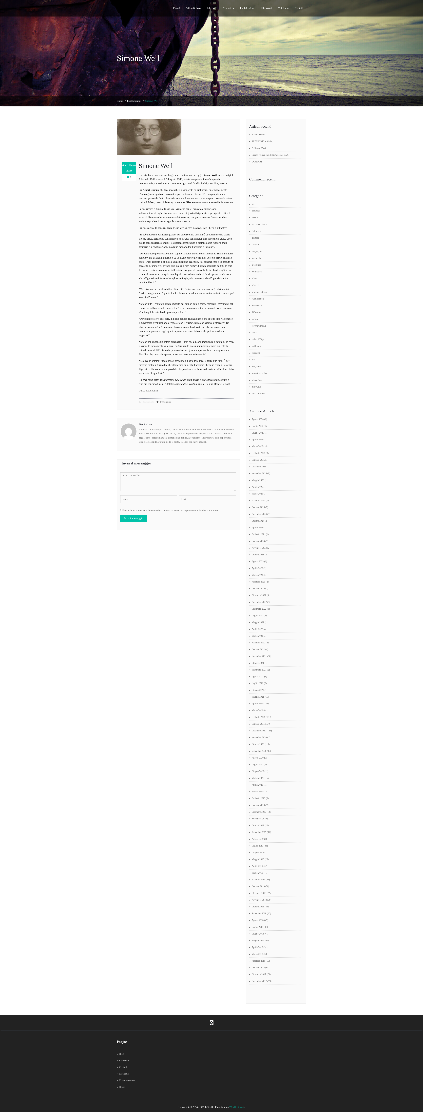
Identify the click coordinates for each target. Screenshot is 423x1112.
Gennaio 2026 (258, 460)
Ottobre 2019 (258, 825)
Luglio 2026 (257, 426)
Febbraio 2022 (258, 642)
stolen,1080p (258, 339)
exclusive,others (259, 224)
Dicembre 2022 (259, 595)
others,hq (256, 285)
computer (256, 211)
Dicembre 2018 (259, 893)
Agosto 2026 (258, 419)
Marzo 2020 (257, 791)
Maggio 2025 (258, 480)
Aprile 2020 (257, 785)
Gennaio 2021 (258, 724)
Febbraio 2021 (258, 717)
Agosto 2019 (258, 839)
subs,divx (256, 353)
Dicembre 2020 (259, 730)
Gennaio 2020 (258, 805)
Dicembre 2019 (259, 812)
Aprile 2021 (257, 703)
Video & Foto (193, 8)
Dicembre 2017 (259, 974)
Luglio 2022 (257, 615)
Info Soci (211, 8)
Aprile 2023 (257, 568)
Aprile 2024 (257, 527)
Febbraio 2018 (258, 961)
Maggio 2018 (258, 940)
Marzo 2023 (257, 575)
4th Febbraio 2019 (129, 168)
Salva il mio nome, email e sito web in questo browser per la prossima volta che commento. (170, 510)
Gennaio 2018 (258, 967)
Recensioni (257, 305)
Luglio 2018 (257, 927)
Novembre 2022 (259, 602)
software (256, 319)
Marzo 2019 (257, 873)
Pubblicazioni (247, 8)
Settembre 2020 (259, 751)
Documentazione (127, 1080)
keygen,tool (257, 251)
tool (253, 359)
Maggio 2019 (258, 859)
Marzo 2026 (257, 446)
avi (253, 204)
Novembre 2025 (259, 473)
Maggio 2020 (258, 778)
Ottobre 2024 (258, 521)
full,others (256, 231)
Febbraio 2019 (258, 879)
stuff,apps (256, 346)
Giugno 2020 (258, 771)
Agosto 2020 (258, 758)
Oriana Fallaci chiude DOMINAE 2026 (270, 155)
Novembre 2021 (259, 656)
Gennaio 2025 (258, 507)
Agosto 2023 (258, 561)
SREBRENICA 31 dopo (263, 141)
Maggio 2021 (258, 697)
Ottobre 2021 (258, 663)
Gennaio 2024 (258, 541)
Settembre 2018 (259, 913)
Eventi (176, 8)
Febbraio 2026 (258, 453)
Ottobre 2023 (258, 554)
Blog (121, 1054)
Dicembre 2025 (259, 466)
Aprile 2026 (257, 439)
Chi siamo (283, 8)
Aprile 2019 (257, 866)
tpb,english (257, 380)
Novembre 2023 (259, 548)
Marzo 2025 (257, 494)
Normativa (228, 8)
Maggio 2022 (258, 622)
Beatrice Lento (148, 402)
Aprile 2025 (257, 487)
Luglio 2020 (257, 764)
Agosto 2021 (258, 676)
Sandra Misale (258, 134)
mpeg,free (256, 265)
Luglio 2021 (257, 683)
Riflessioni (266, 8)
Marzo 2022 (257, 636)
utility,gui (256, 387)
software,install (259, 326)
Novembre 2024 (259, 514)
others (254, 278)
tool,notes (256, 366)
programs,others (259, 292)
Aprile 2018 (257, 947)
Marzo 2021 (257, 710)
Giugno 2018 (258, 934)
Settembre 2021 (259, 670)
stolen (254, 332)
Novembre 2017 (259, 981)
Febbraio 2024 (258, 534)
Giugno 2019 (258, 852)
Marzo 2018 (257, 954)
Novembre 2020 (259, 737)
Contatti (299, 8)
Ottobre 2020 (258, 744)
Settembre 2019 (259, 832)
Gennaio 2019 (258, 886)
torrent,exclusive (259, 373)
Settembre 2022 (259, 609)
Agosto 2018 (258, 920)
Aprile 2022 (257, 629)
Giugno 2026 (258, 433)
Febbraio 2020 (258, 798)
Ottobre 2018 (258, 906)
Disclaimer (124, 1074)
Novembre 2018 (259, 900)
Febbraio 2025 (258, 500)
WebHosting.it (236, 1107)
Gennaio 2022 (258, 649)
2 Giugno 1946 (259, 148)
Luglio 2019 (257, 846)
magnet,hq (256, 258)
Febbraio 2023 (258, 582)
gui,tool (255, 238)
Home (120, 101)
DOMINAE (257, 161)
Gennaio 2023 (258, 588)
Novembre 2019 (259, 818)
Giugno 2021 (258, 690)
